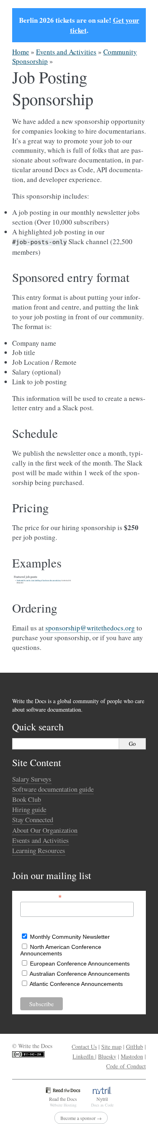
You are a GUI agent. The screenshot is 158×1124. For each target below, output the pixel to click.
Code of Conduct (126, 1066)
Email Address (41, 897)
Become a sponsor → (81, 1118)
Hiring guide (29, 809)
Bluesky (107, 1056)
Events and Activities (66, 51)
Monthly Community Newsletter (70, 936)
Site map (111, 1046)
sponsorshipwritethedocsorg (90, 627)
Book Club (26, 799)
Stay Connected (32, 819)
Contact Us (84, 1046)
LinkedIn (84, 1056)
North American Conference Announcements (60, 950)
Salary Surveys (31, 779)
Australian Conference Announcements (80, 973)
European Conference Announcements (80, 963)
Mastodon (132, 1056)
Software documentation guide (53, 789)
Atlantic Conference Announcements (76, 984)
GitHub (134, 1046)
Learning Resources (38, 850)
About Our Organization (44, 830)
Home (20, 51)
